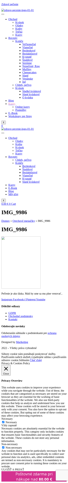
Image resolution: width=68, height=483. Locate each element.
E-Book (12, 188)
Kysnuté (27, 56)
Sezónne (27, 63)
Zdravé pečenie (9, 4)
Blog (11, 100)
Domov (5, 220)
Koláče (19, 41)
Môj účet (13, 194)
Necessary (11, 422)
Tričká (18, 31)
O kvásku (27, 97)
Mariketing (22, 342)
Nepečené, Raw (31, 66)
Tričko (18, 150)
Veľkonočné (29, 44)
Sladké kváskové (31, 91)
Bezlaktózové (29, 53)
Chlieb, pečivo (23, 84)
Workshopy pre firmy (20, 116)
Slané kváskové (31, 94)
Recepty (12, 38)
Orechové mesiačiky (24, 220)
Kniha (18, 144)
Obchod (12, 19)
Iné (24, 81)
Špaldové (27, 59)
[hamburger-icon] (2, 14)
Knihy (18, 28)
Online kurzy (22, 106)
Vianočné (27, 47)
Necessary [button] (7, 418)
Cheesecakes (29, 72)
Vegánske (27, 78)
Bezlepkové (28, 50)
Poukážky (20, 109)
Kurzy (18, 34)
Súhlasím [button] (24, 360)
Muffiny (26, 69)
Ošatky (19, 25)
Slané (25, 75)
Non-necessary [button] (9, 444)
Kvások (19, 22)
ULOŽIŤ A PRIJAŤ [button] (12, 469)
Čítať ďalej (36, 360)
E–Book (13, 113)
